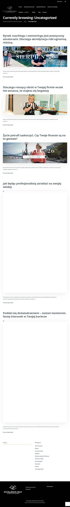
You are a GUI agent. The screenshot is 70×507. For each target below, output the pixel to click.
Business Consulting (52, 6)
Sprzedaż (37, 464)
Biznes (37, 448)
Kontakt (45, 12)
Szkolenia (23, 12)
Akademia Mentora (41, 6)
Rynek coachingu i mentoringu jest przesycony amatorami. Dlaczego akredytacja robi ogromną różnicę (34, 39)
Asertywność (38, 446)
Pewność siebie (39, 458)
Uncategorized (39, 469)
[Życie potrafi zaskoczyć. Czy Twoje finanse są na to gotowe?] (35, 154)
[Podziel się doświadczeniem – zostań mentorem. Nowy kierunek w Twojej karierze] (35, 373)
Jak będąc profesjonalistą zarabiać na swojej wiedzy (32, 185)
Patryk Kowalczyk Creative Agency (39, 502)
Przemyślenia (38, 461)
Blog (39, 12)
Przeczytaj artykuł (8, 76)
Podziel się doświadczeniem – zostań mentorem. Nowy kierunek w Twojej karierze (34, 314)
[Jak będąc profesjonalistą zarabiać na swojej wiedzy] (35, 243)
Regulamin (28, 489)
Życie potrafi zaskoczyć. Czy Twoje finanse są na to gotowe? (34, 137)
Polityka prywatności (31, 487)
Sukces (37, 466)
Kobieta (37, 453)
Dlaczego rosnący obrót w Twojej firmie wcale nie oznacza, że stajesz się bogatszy (33, 88)
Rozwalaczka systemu (29, 6)
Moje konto (59, 1)
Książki (33, 12)
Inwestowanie (39, 451)
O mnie (20, 6)
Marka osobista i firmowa (42, 456)
